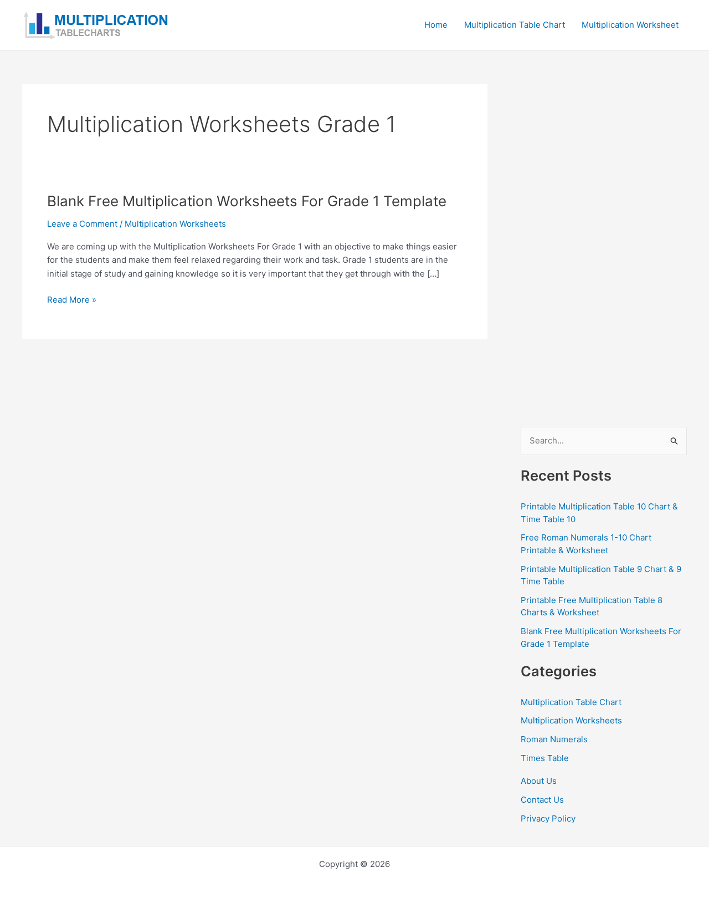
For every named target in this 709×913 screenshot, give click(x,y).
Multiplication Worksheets (175, 223)
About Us (539, 781)
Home (436, 24)
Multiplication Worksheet (630, 24)
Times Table (545, 758)
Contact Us (542, 799)
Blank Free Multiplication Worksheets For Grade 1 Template (246, 201)
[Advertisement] (604, 250)
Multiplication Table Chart (514, 24)
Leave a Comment (82, 223)
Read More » (71, 300)
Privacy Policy (548, 818)
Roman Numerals (554, 739)
